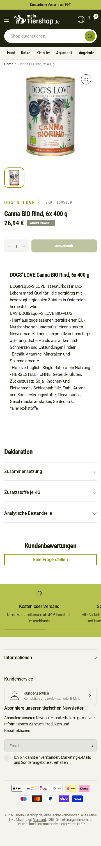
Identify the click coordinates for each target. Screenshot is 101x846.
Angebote (86, 52)
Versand (39, 819)
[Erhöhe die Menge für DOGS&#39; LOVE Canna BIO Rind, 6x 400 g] (24, 246)
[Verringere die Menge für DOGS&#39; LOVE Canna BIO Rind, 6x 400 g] (8, 246)
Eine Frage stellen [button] (50, 559)
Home (8, 64)
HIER (81, 824)
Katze (25, 52)
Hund (11, 52)
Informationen (18, 657)
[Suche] (90, 36)
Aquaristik (64, 52)
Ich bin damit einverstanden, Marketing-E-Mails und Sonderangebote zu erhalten (52, 760)
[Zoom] (86, 79)
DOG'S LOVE (19, 202)
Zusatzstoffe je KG (22, 492)
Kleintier (43, 52)
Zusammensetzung (23, 471)
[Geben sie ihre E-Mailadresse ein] (91, 745)
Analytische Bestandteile (28, 513)
